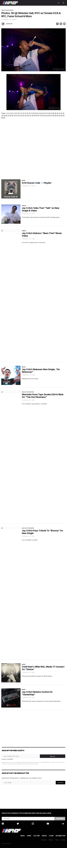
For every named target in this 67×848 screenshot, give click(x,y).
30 (57, 113)
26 (49, 113)
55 (47, 115)
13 (23, 113)
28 (53, 113)
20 (37, 113)
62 (61, 115)
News (29, 836)
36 (6, 115)
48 (32, 115)
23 (43, 113)
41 (17, 115)
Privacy (51, 840)
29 (55, 113)
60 (57, 115)
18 (33, 113)
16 (29, 113)
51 (39, 115)
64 (2, 118)
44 (23, 115)
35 (4, 115)
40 (15, 115)
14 (25, 113)
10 (18, 113)
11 (20, 113)
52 (41, 115)
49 (35, 115)
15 (27, 113)
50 (37, 115)
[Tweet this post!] (61, 23)
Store (51, 836)
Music (23, 180)
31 (59, 113)
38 (10, 115)
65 (4, 118)
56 (49, 115)
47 (30, 115)
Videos (24, 205)
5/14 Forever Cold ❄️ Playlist (36, 183)
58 (53, 115)
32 (61, 113)
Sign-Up (52, 756)
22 (41, 113)
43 (21, 115)
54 (45, 115)
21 (39, 113)
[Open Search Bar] (58, 3)
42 (19, 115)
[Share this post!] (57, 23)
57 (51, 115)
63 (63, 115)
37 (8, 115)
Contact (63, 840)
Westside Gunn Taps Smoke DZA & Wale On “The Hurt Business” (42, 395)
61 (59, 115)
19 (35, 113)
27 (51, 113)
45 (26, 115)
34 (2, 115)
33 (63, 113)
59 (55, 115)
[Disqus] (33, 150)
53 (43, 115)
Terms (57, 840)
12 (21, 113)
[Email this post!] (64, 23)
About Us (44, 840)
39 (12, 115)
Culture (36, 836)
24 (45, 113)
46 (28, 115)
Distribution (60, 836)
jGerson (9, 24)
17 (31, 113)
